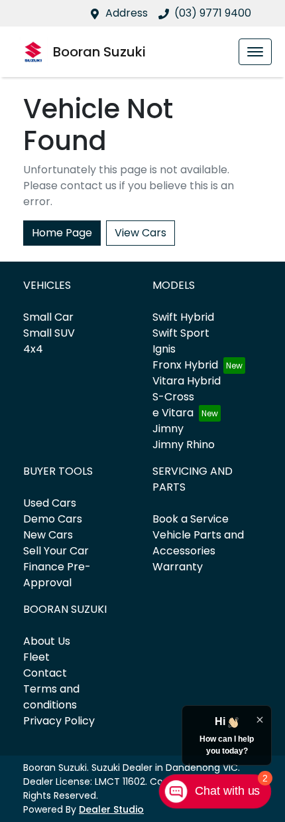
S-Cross (173, 396)
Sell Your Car (56, 550)
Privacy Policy (59, 720)
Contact (45, 673)
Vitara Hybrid (186, 380)
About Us (46, 641)
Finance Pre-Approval (57, 574)
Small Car (48, 317)
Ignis (164, 349)
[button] (255, 52)
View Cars (140, 232)
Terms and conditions (51, 696)
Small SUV (49, 333)
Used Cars (49, 503)
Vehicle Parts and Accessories (198, 542)
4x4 (33, 349)
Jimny (168, 428)
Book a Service (190, 519)
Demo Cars (52, 519)
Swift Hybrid (183, 317)
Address (126, 13)
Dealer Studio (111, 809)
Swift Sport (180, 333)
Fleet (36, 657)
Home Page (62, 232)
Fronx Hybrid (185, 364)
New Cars (48, 534)
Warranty (177, 566)
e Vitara (173, 412)
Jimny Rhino (183, 444)
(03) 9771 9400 (212, 13)
